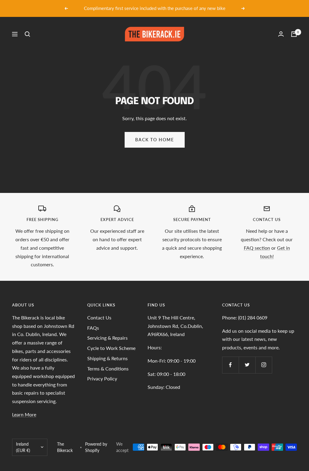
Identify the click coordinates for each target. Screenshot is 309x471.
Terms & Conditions (108, 368)
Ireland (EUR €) (23, 447)
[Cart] (294, 34)
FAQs (93, 328)
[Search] (27, 34)
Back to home (154, 139)
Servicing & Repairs (107, 338)
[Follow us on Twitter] (247, 365)
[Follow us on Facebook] (230, 365)
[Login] (281, 34)
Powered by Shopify (96, 447)
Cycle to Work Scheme (111, 348)
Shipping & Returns (107, 358)
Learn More (24, 414)
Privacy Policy (102, 378)
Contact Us (99, 317)
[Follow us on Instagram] (263, 365)
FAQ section (257, 248)
